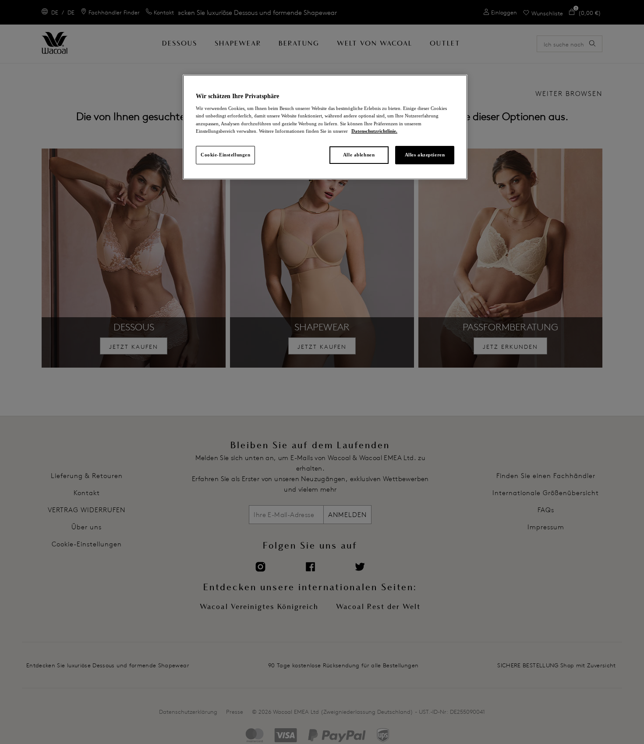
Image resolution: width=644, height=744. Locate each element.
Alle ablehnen (359, 154)
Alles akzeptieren (425, 154)
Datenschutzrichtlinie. (374, 131)
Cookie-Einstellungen (225, 154)
